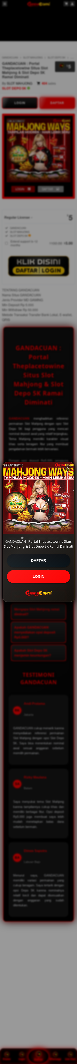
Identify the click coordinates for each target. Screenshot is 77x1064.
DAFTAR (38, 560)
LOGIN (38, 576)
